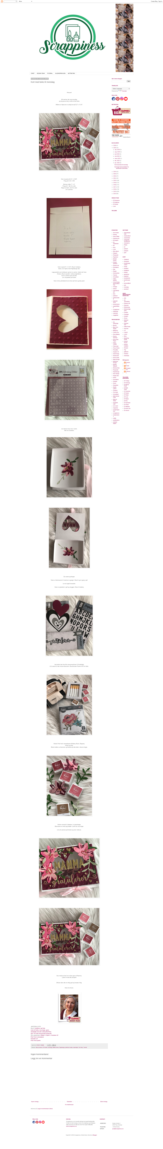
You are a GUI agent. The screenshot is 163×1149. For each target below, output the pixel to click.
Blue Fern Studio (115, 328)
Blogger (95, 1135)
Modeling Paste (126, 339)
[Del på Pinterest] (55, 1045)
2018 (114, 184)
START (32, 73)
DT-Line (126, 397)
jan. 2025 (117, 162)
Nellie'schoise (56, 1047)
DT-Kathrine (116, 202)
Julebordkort (127, 236)
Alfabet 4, (43, 1035)
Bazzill (114, 325)
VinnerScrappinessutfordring (116, 283)
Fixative (126, 312)
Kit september (116, 243)
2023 (114, 173)
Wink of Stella (115, 400)
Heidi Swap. (116, 353)
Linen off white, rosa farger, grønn (40, 1030)
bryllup (126, 272)
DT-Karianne (116, 200)
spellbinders (116, 420)
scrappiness (116, 309)
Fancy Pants (116, 348)
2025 (114, 147)
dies (114, 294)
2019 (114, 182)
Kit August (115, 240)
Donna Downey (115, 337)
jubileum (115, 295)
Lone (114, 206)
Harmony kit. (116, 238)
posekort (126, 289)
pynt (125, 252)
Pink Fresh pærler (36, 1040)
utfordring (115, 311)
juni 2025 (117, 154)
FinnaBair (115, 350)
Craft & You (116, 332)
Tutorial (85, 1047)
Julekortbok (127, 238)
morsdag (50, 1047)
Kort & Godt (116, 357)
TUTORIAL (50, 73)
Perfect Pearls (115, 259)
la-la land (115, 406)
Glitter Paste (127, 326)
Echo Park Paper (115, 340)
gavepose (126, 274)
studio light (75, 1047)
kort (125, 285)
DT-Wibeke (127, 406)
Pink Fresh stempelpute (37, 1037)
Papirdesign (62, 1047)
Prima (114, 377)
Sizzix (114, 383)
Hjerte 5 (48, 1035)
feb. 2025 (117, 160)
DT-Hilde (126, 395)
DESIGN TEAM (41, 73)
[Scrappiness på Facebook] (113, 100)
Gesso (125, 318)
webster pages (115, 422)
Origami (115, 253)
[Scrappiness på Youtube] (126, 100)
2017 (114, 187)
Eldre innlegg (103, 1101)
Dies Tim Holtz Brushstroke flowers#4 (41, 1033)
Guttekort (126, 259)
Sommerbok (116, 273)
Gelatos (126, 316)
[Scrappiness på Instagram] (122, 100)
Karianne (128, 363)
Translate (124, 91)
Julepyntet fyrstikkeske (127, 240)
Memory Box (116, 368)
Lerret (125, 334)
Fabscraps (115, 346)
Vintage (115, 286)
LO (125, 330)
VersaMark (116, 277)
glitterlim (126, 351)
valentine (115, 313)
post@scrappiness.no (117, 1128)
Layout (126, 332)
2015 (114, 191)
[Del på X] (51, 1045)
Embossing (127, 307)
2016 (114, 189)
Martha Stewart (115, 365)
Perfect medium (115, 263)
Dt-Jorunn (126, 410)
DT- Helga (126, 380)
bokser (40, 1047)
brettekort (126, 270)
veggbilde (115, 315)
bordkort (126, 268)
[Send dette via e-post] (48, 1045)
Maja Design (116, 359)
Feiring (115, 234)
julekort (126, 248)
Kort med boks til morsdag (121, 164)
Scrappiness (128, 369)
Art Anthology (115, 322)
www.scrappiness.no (71, 1126)
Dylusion (126, 305)
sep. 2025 (117, 149)
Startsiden (69, 1101)
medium (126, 353)
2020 (114, 180)
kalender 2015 (115, 301)
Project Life (116, 265)
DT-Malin (126, 399)
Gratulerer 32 (54, 1035)
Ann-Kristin (116, 232)
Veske (125, 266)
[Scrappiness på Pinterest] (118, 100)
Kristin (127, 365)
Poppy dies (116, 375)
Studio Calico (114, 387)
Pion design (116, 373)
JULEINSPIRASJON (60, 73)
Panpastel (115, 255)
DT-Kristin (45, 1047)
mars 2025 (117, 158)
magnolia (115, 408)
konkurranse (116, 304)
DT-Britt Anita (126, 388)
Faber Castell (115, 343)
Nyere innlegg (34, 1101)
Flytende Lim (34, 1038)
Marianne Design (115, 362)
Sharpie (115, 381)
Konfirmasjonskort (127, 264)
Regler (115, 271)
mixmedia (126, 355)
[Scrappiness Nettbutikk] (121, 115)
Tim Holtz (80, 1047)
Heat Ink (126, 328)
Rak (114, 269)
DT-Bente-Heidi (126, 385)
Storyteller (115, 385)
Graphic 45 (116, 352)
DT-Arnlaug (127, 382)
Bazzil (37, 1047)
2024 (114, 171)
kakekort (126, 276)
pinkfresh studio (69, 1047)
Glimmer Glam (126, 320)
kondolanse (127, 278)
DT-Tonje (126, 404)
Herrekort (126, 261)
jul (124, 247)
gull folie (43, 1028)
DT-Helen (126, 393)
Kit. (114, 245)
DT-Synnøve (127, 402)
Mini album (116, 251)
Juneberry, (37, 1028)
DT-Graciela (127, 391)
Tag (125, 349)
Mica (125, 336)
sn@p (114, 418)
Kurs (114, 247)
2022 (114, 176)
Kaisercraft (116, 355)
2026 (114, 145)
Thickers (115, 390)
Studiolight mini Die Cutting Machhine (41, 1031)
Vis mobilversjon (69, 1104)
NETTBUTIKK (71, 73)
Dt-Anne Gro (127, 408)
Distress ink (127, 303)
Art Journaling (127, 300)
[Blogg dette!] (50, 1045)
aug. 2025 (117, 152)
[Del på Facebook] (53, 1045)
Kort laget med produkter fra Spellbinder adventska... (122, 167)
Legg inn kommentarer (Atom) (45, 1108)
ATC (125, 298)
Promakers (116, 267)
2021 (114, 178)
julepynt (126, 250)
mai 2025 (117, 156)
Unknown (128, 372)
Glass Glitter (116, 236)
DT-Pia (126, 401)
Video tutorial (115, 279)
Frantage (126, 314)
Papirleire (115, 257)
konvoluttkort (127, 283)
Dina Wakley (116, 334)
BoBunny (115, 330)
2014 (114, 193)
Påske (125, 245)
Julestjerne (127, 243)
